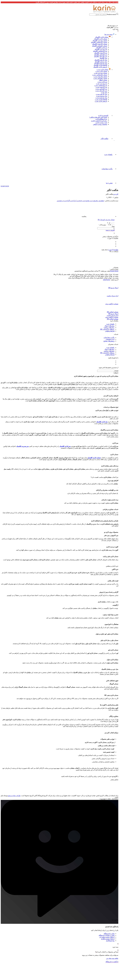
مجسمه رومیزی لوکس (100, 124)
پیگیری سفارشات (107, 169)
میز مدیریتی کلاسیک (101, 49)
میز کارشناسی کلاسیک (100, 51)
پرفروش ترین (93, 200)
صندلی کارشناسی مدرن (99, 75)
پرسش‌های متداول (109, 341)
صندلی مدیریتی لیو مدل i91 (106, 219)
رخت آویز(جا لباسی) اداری (99, 121)
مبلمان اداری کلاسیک (101, 37)
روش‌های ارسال (109, 326)
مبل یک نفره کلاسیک (101, 60)
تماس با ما (109, 183)
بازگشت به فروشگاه (112, 961)
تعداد (113, 226)
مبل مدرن (104, 92)
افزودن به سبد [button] (110, 230)
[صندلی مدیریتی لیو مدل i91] (100, 216)
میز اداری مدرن (102, 82)
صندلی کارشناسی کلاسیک (99, 42)
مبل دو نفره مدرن (101, 96)
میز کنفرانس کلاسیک (100, 54)
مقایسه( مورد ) (113, 249)
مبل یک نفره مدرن (101, 94)
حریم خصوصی (110, 339)
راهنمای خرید (108, 154)
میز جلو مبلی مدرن (101, 90)
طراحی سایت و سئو (14, 795)
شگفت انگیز (104, 138)
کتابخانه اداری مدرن (101, 99)
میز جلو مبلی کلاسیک (100, 56)
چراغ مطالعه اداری (101, 119)
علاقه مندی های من (112, 958)
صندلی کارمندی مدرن (100, 76)
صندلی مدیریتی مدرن (100, 73)
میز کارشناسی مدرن (100, 85)
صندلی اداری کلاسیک (100, 39)
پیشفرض (101, 200)
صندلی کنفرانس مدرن (100, 78)
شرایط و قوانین (110, 331)
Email (116, 371)
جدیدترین (79, 200)
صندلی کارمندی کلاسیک (99, 44)
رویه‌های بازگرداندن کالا (107, 329)
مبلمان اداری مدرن (102, 69)
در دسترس (60, 200)
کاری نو (116, 194)
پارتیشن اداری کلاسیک (100, 67)
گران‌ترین (67, 200)
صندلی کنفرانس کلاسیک (99, 46)
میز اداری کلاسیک (101, 47)
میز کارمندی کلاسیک (100, 53)
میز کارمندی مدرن (101, 87)
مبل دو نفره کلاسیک (101, 61)
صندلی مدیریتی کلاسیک (100, 40)
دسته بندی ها (108, 34)
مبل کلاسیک (103, 58)
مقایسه (84, 216)
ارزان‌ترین (73, 200)
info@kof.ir (106, 279)
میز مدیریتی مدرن (101, 83)
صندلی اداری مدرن (101, 71)
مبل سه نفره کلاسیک (100, 63)
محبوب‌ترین (85, 200)
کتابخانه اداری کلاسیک (100, 65)
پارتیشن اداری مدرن (101, 101)
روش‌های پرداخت (109, 327)
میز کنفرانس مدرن (101, 89)
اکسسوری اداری (103, 115)
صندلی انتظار (103, 80)
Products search (111, 14)
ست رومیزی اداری (101, 122)
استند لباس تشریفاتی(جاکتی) (98, 117)
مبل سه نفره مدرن (101, 97)
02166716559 (114, 271)
